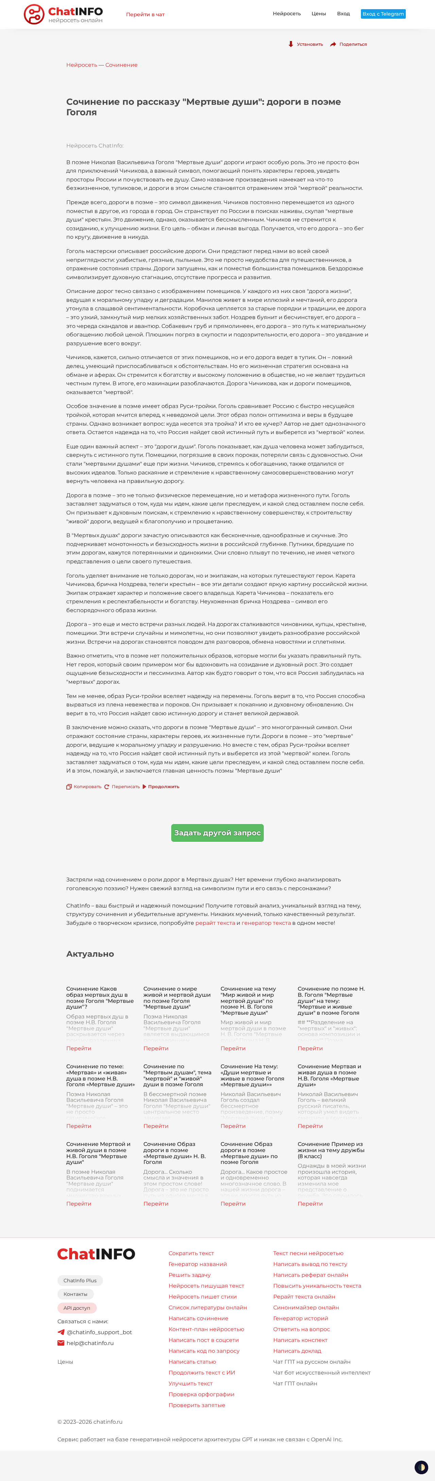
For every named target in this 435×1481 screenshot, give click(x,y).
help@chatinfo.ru (90, 1343)
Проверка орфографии (201, 1394)
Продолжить (163, 786)
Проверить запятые (197, 1405)
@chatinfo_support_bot (99, 1332)
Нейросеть (287, 14)
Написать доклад (297, 1351)
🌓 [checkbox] (421, 1467)
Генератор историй (300, 1318)
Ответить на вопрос (301, 1329)
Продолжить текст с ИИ (202, 1372)
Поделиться (353, 44)
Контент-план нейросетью (206, 1329)
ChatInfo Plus (80, 1281)
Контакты (75, 1294)
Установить (310, 44)
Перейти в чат (145, 14)
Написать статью (192, 1362)
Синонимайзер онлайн (306, 1307)
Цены (319, 14)
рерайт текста (215, 923)
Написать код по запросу (204, 1351)
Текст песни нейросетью (308, 1253)
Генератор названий (198, 1264)
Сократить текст (191, 1253)
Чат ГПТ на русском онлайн (312, 1362)
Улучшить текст (191, 1383)
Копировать (87, 786)
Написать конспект (300, 1340)
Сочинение (121, 65)
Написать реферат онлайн (310, 1275)
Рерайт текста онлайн (304, 1296)
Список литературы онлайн (208, 1307)
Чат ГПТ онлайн (295, 1383)
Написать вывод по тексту (310, 1264)
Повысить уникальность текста (317, 1286)
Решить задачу (190, 1275)
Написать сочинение (198, 1318)
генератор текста (266, 923)
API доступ (77, 1308)
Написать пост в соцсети (204, 1340)
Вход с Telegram (383, 14)
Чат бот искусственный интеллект (322, 1372)
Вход (343, 14)
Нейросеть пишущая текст (206, 1286)
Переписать (126, 786)
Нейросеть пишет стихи (203, 1296)
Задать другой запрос (217, 833)
